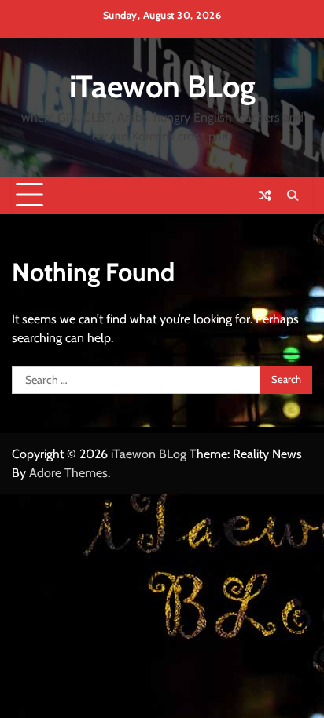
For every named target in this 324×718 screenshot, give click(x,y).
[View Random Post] (265, 195)
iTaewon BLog (162, 86)
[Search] (292, 195)
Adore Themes (68, 472)
